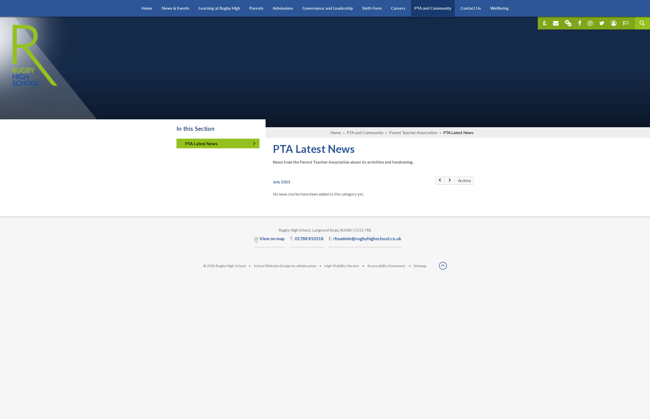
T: (306, 238)
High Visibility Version (341, 266)
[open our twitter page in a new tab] (601, 23)
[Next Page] (449, 180)
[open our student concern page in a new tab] (613, 23)
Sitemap (420, 266)
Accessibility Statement (386, 266)
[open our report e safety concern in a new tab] (625, 23)
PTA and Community (365, 132)
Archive (464, 180)
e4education (306, 266)
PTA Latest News (458, 132)
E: (365, 238)
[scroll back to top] (443, 266)
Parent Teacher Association (413, 132)
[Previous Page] (440, 180)
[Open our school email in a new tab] (556, 23)
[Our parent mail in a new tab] (568, 23)
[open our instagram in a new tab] (590, 23)
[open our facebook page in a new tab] (579, 23)
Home (335, 132)
